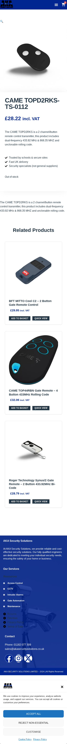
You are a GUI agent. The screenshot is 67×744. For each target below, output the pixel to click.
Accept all (33, 713)
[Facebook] (9, 658)
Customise (33, 731)
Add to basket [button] (19, 318)
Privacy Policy (40, 739)
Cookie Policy (25, 739)
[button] (62, 686)
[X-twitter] (28, 658)
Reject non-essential (33, 722)
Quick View (40, 318)
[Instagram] (18, 658)
